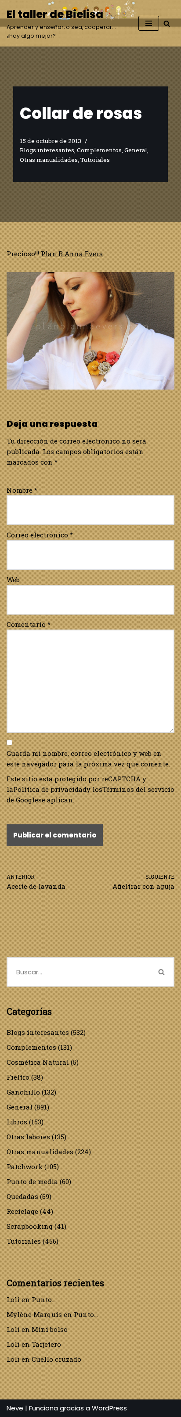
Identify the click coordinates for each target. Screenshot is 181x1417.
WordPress (109, 1408)
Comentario (29, 624)
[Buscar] (166, 23)
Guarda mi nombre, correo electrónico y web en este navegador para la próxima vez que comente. (88, 758)
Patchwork (25, 1166)
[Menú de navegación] (148, 23)
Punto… (44, 1299)
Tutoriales (95, 160)
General (135, 150)
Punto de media (32, 1181)
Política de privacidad (50, 789)
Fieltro (18, 1077)
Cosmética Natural (38, 1062)
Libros (17, 1121)
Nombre (22, 490)
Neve (15, 1408)
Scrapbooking (30, 1226)
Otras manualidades (49, 160)
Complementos (99, 150)
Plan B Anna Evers (72, 253)
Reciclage (22, 1211)
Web (13, 579)
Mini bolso (50, 1329)
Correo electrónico (40, 534)
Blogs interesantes (47, 150)
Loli (13, 1299)
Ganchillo (23, 1092)
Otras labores (28, 1136)
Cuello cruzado (56, 1359)
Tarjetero (46, 1344)
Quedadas (22, 1196)
